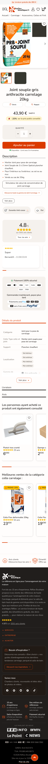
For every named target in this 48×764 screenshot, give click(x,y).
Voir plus (8, 200)
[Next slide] (45, 44)
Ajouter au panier (24, 145)
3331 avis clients (18, 623)
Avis (4, 394)
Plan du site (24, 762)
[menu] (5, 9)
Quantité (20, 128)
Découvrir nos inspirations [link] (17, 667)
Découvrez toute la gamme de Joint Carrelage (21, 193)
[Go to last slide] (3, 44)
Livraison (6, 387)
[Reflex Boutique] (19, 9)
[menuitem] (6, 78)
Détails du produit (11, 320)
